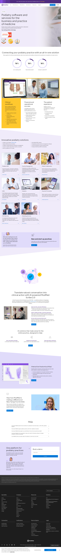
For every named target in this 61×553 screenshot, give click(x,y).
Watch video (9, 410)
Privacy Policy (48, 523)
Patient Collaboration (34, 524)
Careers (17, 512)
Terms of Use (48, 524)
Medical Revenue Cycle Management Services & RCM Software (51, 502)
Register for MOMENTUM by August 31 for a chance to (30, 1)
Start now (33, 245)
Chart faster (4, 174)
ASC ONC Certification (19, 526)
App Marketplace (4, 523)
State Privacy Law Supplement (50, 527)
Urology (3, 511)
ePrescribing (33, 528)
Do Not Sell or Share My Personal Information (51, 529)
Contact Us (18, 515)
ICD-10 (32, 505)
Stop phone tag (44, 174)
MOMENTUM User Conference (20, 503)
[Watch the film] (46, 403)
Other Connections (4, 526)
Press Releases (18, 505)
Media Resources (19, 511)
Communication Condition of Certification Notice (52, 531)
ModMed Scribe (33, 301)
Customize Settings (37, 549)
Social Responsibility (19, 508)
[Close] (59, 550)
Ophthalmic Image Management (36, 531)
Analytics (47, 503)
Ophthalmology (4, 504)
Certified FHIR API (4, 524)
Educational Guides (34, 504)
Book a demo (52, 4)
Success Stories (33, 499)
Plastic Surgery (4, 508)
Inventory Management (34, 535)
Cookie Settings (48, 526)
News (17, 504)
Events (17, 501)
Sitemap (17, 516)
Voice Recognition (34, 530)
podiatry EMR (13, 142)
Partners (17, 513)
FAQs (32, 507)
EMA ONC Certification (19, 523)
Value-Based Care (34, 523)
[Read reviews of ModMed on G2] (7, 37)
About (17, 497)
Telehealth (47, 507)
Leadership (18, 499)
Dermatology (3, 499)
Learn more (34, 324)
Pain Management (4, 507)
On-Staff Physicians (19, 500)
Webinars (32, 503)
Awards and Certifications (20, 509)
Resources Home (33, 497)
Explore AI (30, 345)
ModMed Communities (55, 545)
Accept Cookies (50, 549)
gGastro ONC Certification (20, 524)
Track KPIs (24, 199)
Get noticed (24, 223)
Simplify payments (45, 199)
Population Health (34, 526)
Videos (32, 501)
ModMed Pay (33, 527)
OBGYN (3, 503)
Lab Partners (33, 534)
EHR (46, 497)
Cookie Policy (12, 551)
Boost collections (5, 223)
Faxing (32, 532)
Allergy (3, 497)
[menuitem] (10, 5)
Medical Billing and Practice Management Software (52, 500)
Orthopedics (3, 505)
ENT (2, 500)
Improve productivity (25, 174)
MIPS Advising (48, 505)
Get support (4, 199)
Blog (17, 507)
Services (47, 506)
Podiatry (3, 509)
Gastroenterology (4, 501)
